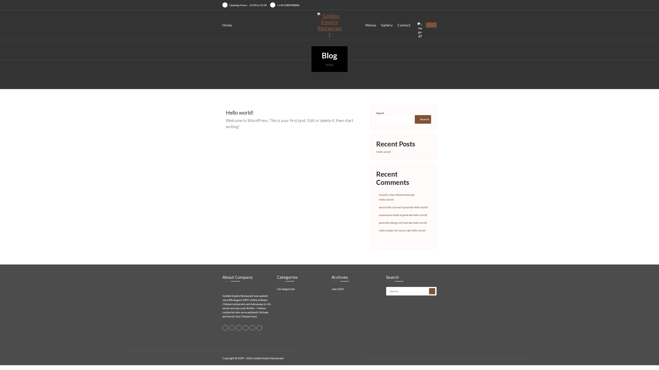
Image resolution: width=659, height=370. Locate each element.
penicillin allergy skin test (393, 222)
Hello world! (240, 112)
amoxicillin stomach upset (394, 207)
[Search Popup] (420, 25)
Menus (370, 25)
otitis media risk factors (393, 230)
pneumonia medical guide (394, 215)
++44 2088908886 (288, 5)
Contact (403, 25)
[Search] (432, 291)
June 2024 (338, 289)
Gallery (387, 25)
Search (380, 113)
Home (227, 25)
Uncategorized (286, 289)
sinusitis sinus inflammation (395, 194)
